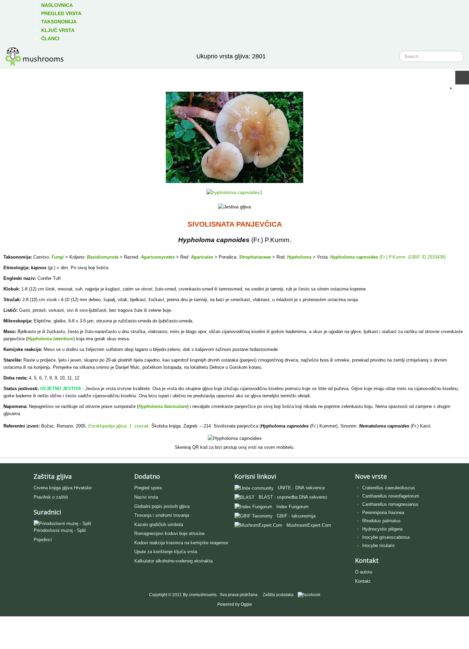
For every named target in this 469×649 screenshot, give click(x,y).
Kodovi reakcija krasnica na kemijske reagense (181, 542)
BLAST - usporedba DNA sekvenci (293, 497)
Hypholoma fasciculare (162, 406)
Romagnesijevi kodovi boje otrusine (169, 533)
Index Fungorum (292, 506)
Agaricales (202, 257)
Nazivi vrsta (146, 497)
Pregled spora (148, 487)
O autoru (363, 571)
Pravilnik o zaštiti (51, 497)
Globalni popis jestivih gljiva (162, 506)
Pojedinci (43, 539)
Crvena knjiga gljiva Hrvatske (63, 487)
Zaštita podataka (278, 594)
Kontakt (362, 581)
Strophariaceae (255, 257)
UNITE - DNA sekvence (301, 487)
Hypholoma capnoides (354, 257)
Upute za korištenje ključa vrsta (165, 551)
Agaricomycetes (158, 257)
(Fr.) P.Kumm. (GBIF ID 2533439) (412, 257)
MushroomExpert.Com (308, 525)
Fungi (58, 257)
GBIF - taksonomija (296, 516)
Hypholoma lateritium (50, 338)
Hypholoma (299, 257)
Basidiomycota (102, 257)
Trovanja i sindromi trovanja (161, 515)
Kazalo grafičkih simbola (158, 524)
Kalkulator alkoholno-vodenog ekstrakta (173, 560)
